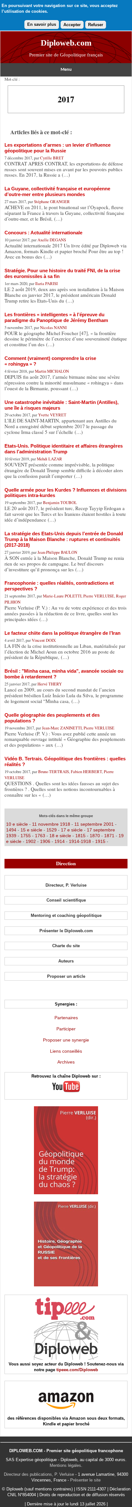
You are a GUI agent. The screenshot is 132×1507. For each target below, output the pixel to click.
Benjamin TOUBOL (60, 502)
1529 (51, 829)
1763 (40, 835)
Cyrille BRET (52, 158)
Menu (66, 69)
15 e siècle (32, 829)
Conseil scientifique (66, 900)
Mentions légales (65, 1465)
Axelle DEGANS (51, 240)
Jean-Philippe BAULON (57, 552)
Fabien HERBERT (86, 771)
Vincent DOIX (44, 640)
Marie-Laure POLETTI (62, 596)
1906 (45, 841)
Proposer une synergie (66, 1039)
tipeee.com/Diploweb (77, 1369)
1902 (31, 841)
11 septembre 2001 (94, 824)
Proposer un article (66, 976)
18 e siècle (60, 835)
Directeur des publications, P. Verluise (39, 1474)
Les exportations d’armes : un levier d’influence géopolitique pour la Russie (57, 147)
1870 (95, 835)
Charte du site (66, 945)
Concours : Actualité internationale (43, 232)
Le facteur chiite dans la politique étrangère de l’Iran (62, 633)
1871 (109, 835)
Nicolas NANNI (53, 327)
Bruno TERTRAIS (53, 771)
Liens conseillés (66, 1051)
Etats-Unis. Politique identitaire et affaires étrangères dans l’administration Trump (63, 448)
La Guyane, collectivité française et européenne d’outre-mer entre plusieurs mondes (57, 191)
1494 (11, 829)
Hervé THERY (49, 684)
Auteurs (66, 961)
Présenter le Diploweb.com (66, 930)
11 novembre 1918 (51, 824)
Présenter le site (85, 1480)
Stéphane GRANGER (52, 201)
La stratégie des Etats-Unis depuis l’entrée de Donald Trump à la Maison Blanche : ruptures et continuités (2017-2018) (63, 539)
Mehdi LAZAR (49, 459)
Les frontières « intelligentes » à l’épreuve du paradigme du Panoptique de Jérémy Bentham (56, 317)
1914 (59, 841)
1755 (26, 835)
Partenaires (66, 1017)
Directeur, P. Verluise (66, 885)
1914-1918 (80, 841)
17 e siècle (72, 829)
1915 (100, 841)
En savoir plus (41, 24)
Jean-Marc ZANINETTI (62, 728)
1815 (80, 835)
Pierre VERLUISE (98, 596)
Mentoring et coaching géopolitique (66, 915)
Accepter (72, 24)
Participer (66, 1028)
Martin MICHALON (52, 371)
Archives (66, 1061)
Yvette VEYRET (52, 415)
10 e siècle (17, 824)
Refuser (95, 24)
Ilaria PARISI (46, 283)
